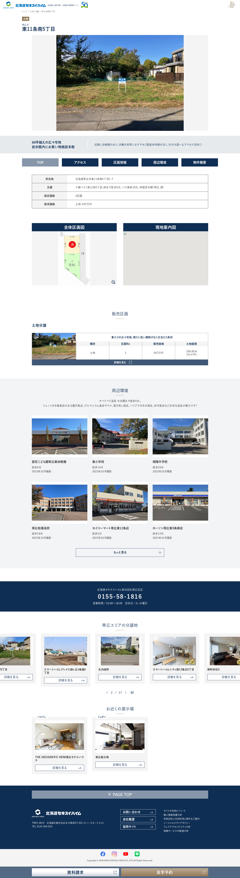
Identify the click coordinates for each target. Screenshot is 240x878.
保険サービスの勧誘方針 (176, 831)
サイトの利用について (174, 811)
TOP (40, 162)
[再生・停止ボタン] (132, 692)
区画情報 (120, 162)
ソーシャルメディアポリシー (177, 823)
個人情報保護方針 (173, 815)
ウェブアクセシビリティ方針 (177, 827)
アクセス (80, 162)
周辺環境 (160, 162)
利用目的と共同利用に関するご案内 (182, 819)
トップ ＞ (25, 11)
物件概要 (199, 162)
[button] (107, 692)
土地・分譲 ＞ (35, 11)
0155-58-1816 (120, 596)
